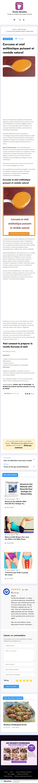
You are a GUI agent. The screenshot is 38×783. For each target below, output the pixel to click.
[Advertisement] (19, 99)
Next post (6, 464)
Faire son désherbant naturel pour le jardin (18, 461)
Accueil (5, 774)
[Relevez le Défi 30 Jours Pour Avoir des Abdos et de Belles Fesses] (19, 524)
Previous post (7, 457)
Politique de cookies (8, 778)
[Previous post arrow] (33, 459)
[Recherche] (19, 19)
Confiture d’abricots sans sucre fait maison (18, 726)
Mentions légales (11, 776)
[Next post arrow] (33, 466)
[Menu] (14, 19)
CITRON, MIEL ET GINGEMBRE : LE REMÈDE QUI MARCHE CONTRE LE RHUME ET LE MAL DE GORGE (19, 386)
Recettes (8, 703)
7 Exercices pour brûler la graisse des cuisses (16, 574)
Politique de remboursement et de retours (23, 778)
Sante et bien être (8, 39)
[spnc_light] (23, 20)
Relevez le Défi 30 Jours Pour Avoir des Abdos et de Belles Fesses (17, 538)
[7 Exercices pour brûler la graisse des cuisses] (19, 560)
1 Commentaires (20, 39)
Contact (11, 774)
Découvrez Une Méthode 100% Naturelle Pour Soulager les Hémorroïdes (15, 503)
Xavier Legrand (11, 499)
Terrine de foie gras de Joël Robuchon (16, 467)
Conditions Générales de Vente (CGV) (23, 774)
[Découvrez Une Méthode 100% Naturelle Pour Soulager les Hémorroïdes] (19, 489)
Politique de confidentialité (22, 776)
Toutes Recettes (19, 11)
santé (23, 124)
